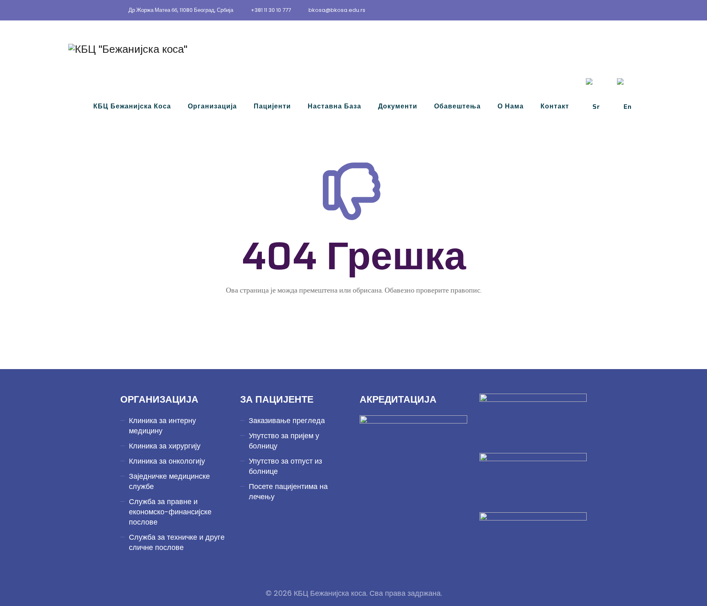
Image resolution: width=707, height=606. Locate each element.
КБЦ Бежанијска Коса (132, 106)
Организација (212, 106)
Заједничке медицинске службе (169, 481)
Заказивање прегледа (287, 420)
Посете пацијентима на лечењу (288, 491)
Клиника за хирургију (164, 446)
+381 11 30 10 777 (271, 10)
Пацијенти (272, 106)
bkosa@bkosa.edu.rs (336, 10)
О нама (511, 106)
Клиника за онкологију (167, 461)
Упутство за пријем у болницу (284, 440)
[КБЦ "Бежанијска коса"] (127, 49)
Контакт (554, 106)
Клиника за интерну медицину (162, 425)
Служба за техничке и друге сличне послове (177, 542)
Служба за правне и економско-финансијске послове (170, 511)
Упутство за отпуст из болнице (285, 466)
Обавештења (457, 106)
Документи (397, 106)
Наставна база (334, 106)
